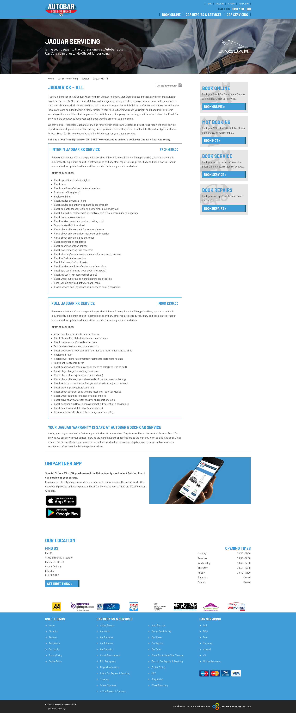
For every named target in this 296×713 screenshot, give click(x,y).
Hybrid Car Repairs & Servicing (115, 673)
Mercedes (208, 643)
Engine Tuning (158, 667)
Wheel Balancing (160, 685)
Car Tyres (156, 649)
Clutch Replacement (110, 655)
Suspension (157, 679)
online (121, 139)
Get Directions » (59, 584)
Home (209, 3)
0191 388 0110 (234, 9)
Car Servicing (237, 14)
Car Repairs (157, 643)
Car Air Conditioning (161, 631)
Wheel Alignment (108, 685)
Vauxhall (207, 649)
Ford (205, 637)
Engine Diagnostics (109, 667)
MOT (154, 673)
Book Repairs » (215, 208)
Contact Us (243, 3)
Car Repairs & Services (203, 14)
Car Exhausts (106, 643)
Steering (104, 679)
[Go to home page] (61, 9)
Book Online (171, 14)
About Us (219, 3)
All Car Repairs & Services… (113, 691)
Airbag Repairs (107, 625)
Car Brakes (157, 637)
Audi (205, 625)
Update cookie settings (56, 708)
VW (204, 655)
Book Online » (214, 106)
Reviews (231, 3)
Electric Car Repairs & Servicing (167, 661)
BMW (205, 631)
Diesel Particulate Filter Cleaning (167, 655)
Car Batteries (106, 637)
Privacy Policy (55, 655)
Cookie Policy (55, 661)
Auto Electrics (158, 625)
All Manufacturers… (212, 661)
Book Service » (215, 174)
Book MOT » (212, 140)
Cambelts (105, 631)
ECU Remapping (108, 661)
